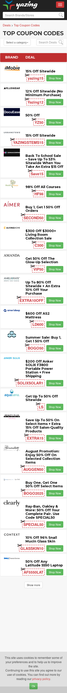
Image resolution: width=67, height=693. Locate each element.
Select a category (16, 42)
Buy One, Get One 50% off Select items (44, 484)
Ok (33, 686)
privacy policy (41, 679)
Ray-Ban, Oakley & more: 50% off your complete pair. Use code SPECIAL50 (42, 511)
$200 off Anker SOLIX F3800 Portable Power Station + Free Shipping (39, 368)
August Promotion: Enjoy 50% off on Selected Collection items (42, 456)
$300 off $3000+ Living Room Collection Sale (40, 234)
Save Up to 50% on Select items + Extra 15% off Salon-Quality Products (44, 425)
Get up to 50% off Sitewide (41, 398)
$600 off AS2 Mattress (37, 315)
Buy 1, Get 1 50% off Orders (42, 209)
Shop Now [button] (55, 78)
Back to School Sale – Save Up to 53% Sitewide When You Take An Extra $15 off (44, 161)
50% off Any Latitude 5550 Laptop (44, 563)
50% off (32, 115)
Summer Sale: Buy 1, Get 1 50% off (43, 339)
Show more (33, 585)
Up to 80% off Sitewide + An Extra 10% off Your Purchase (42, 287)
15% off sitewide (40, 71)
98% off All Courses (42, 187)
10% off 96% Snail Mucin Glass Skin (41, 539)
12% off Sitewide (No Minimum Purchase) (44, 93)
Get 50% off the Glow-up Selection (41, 260)
